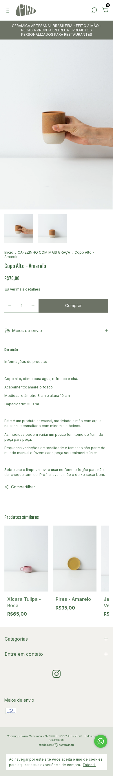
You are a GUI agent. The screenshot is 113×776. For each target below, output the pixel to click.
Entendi (89, 765)
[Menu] (8, 11)
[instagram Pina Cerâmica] (56, 673)
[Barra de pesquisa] (94, 11)
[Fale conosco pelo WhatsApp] (100, 741)
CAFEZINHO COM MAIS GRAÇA (44, 252)
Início (8, 252)
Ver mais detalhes (24, 289)
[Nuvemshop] (57, 745)
